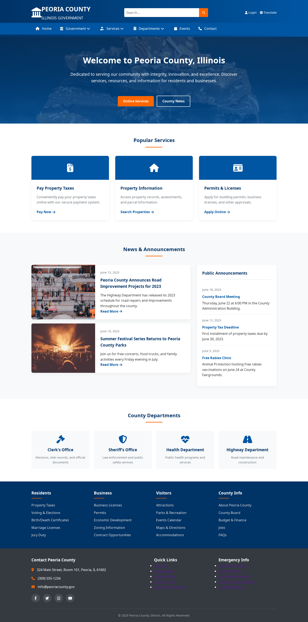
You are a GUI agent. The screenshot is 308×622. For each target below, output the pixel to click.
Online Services (136, 101)
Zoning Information (109, 527)
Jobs (222, 527)
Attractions (165, 505)
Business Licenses (108, 505)
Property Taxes (43, 505)
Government (76, 28)
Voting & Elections (45, 512)
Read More (109, 311)
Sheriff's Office (230, 571)
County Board (229, 512)
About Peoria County (235, 505)
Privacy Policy (164, 576)
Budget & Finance (232, 520)
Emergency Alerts (232, 565)
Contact (210, 28)
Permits (100, 512)
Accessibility (163, 571)
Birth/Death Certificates (50, 520)
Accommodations (170, 535)
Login (252, 12)
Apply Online (215, 212)
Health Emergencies (234, 576)
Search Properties (135, 212)
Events (184, 28)
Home (46, 28)
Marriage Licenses (45, 527)
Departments (149, 28)
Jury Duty (38, 535)
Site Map (161, 565)
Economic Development (113, 520)
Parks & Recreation (171, 512)
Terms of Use (164, 581)
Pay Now (44, 212)
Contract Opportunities (112, 535)
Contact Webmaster (170, 587)
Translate (270, 12)
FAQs (223, 535)
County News (173, 101)
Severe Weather (231, 587)
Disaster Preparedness (237, 581)
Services (113, 28)
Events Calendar (169, 520)
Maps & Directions (170, 527)
